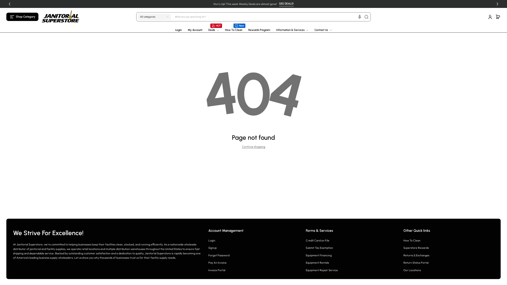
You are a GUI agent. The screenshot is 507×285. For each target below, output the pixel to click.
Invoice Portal (216, 270)
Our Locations (412, 270)
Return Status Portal (416, 262)
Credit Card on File (317, 240)
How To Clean (411, 240)
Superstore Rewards (416, 248)
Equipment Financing (319, 255)
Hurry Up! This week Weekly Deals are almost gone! (245, 4)
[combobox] (272, 17)
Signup (212, 248)
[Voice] (359, 17)
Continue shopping (253, 146)
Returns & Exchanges (416, 255)
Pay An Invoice (217, 262)
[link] (213, 30)
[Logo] (60, 16)
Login (211, 240)
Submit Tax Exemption (319, 248)
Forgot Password (219, 255)
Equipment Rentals (317, 262)
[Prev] (9, 4)
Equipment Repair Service (322, 270)
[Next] (497, 4)
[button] (22, 17)
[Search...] (366, 17)
